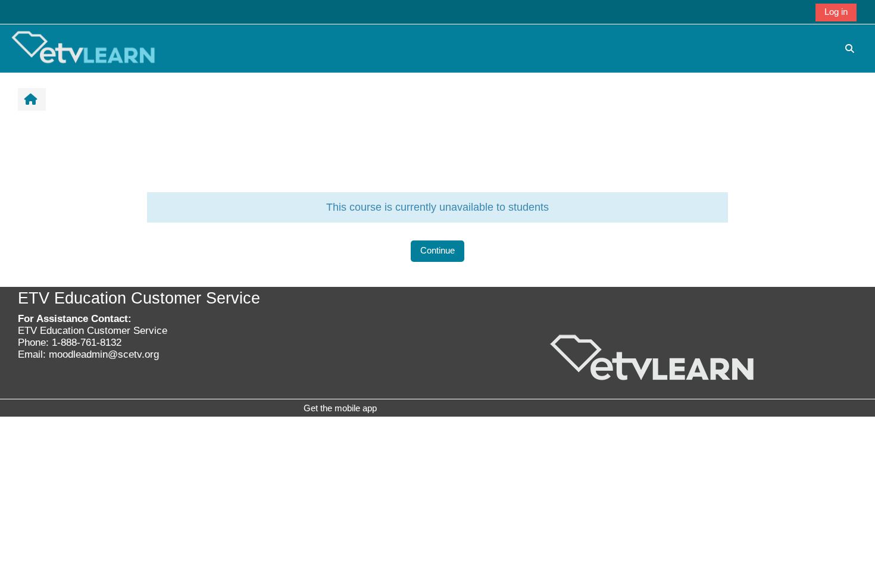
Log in (836, 12)
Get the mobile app (340, 408)
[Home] (83, 48)
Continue (437, 250)
